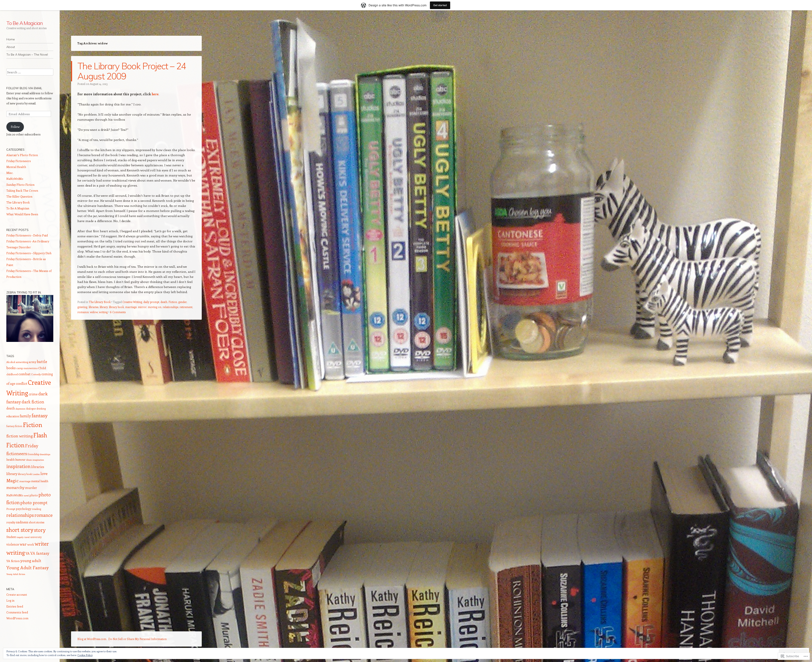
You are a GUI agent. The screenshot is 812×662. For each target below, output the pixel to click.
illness (29, 459)
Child (42, 368)
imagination (38, 459)
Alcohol (10, 362)
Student (11, 537)
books (11, 367)
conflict (21, 383)
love (44, 473)
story (40, 530)
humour (20, 459)
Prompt (10, 508)
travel (27, 537)
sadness (22, 522)
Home (10, 39)
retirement (186, 307)
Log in (10, 600)
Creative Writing (132, 302)
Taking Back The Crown (22, 190)
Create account (16, 594)
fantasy (40, 415)
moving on (154, 307)
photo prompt (33, 502)
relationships (170, 307)
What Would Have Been (22, 214)
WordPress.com (17, 618)
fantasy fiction (14, 426)
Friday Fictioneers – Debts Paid (27, 235)
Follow (15, 127)
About (10, 47)
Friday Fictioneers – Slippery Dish (28, 253)
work (30, 544)
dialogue (31, 408)
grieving (82, 307)
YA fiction (13, 561)
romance (83, 312)
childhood (12, 374)
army (32, 362)
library (104, 307)
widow (94, 312)
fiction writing (19, 435)
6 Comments (118, 312)
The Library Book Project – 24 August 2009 (131, 71)
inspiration (18, 466)
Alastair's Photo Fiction (22, 155)
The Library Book (100, 302)
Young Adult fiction (15, 574)
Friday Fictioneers (18, 161)
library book (116, 307)
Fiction (173, 302)
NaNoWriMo (14, 179)
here (155, 94)
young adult (30, 560)
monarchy (15, 487)
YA (27, 553)
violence (12, 544)
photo (33, 495)
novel (26, 495)
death (163, 302)
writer (42, 543)
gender (182, 302)
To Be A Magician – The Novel (27, 54)
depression (20, 408)
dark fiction (33, 401)
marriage (131, 307)
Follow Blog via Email (24, 88)
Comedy (36, 374)
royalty (10, 522)
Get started (440, 5)
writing (103, 312)
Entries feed (14, 606)
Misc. (9, 173)
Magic (12, 480)
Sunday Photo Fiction (20, 185)
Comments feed (17, 612)
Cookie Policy (85, 655)
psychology (23, 509)
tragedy (20, 537)
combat (24, 373)
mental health (39, 481)
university (36, 537)
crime (33, 394)
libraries (93, 307)
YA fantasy (39, 553)
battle (42, 361)
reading (36, 508)
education (12, 416)
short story (19, 529)
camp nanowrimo (27, 368)
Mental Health (16, 167)
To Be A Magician (24, 23)
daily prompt (151, 302)
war (23, 544)
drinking (41, 408)
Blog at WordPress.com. (92, 639)
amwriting (22, 362)
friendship (33, 454)
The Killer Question (19, 196)
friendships (45, 454)
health (10, 459)
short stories (36, 522)
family (25, 415)
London (36, 474)
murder (31, 488)
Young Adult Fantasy (27, 567)
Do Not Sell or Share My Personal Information (137, 639)
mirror (142, 307)
